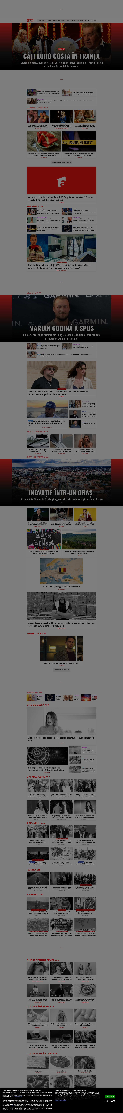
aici (12, 1105)
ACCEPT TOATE (110, 1096)
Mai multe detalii (18, 1096)
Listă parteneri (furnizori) (60, 1100)
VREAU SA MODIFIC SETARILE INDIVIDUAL (110, 1101)
